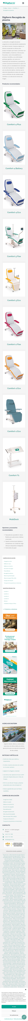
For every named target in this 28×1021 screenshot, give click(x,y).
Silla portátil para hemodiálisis (9, 978)
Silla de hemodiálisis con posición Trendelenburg (13, 861)
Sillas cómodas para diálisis (12, 984)
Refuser (14, 1011)
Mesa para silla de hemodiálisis (13, 959)
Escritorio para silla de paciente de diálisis (14, 961)
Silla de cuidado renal (19, 889)
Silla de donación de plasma (15, 906)
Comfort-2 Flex (14, 344)
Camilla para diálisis (8, 927)
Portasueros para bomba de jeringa (12, 860)
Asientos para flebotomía (14, 920)
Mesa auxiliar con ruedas (17, 870)
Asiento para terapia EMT (10, 957)
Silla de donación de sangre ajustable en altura (14, 865)
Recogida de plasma (8, 573)
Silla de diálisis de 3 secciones (16, 879)
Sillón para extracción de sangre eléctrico (12, 856)
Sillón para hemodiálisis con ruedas (14, 880)
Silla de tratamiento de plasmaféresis (14, 902)
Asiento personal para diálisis (16, 968)
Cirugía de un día (8, 561)
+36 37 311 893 (9, 837)
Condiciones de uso (8, 1018)
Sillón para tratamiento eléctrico (18, 875)
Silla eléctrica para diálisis (8, 943)
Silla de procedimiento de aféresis (19, 907)
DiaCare (5, 601)
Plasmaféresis (7, 571)
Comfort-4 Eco (14, 212)
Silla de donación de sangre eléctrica (16, 854)
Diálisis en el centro (8, 566)
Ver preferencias (14, 1015)
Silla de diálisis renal (17, 888)
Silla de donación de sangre (13, 868)
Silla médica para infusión (16, 955)
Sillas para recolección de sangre (15, 916)
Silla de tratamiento (17, 857)
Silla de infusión (9, 892)
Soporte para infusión (14, 967)
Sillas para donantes (8, 918)
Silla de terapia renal (16, 886)
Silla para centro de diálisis (15, 934)
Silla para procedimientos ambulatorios (16, 949)
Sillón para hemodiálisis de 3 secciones (15, 873)
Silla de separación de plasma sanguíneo (12, 902)
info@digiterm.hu (9, 839)
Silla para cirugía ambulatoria (14, 945)
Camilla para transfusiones (15, 931)
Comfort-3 (6, 596)
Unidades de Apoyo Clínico (10, 603)
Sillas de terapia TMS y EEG (10, 578)
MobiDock (14, 519)
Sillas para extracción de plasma (17, 921)
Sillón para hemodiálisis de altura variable (11, 872)
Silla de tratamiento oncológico (19, 893)
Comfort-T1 (14, 475)
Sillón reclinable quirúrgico (8, 950)
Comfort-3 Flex (14, 256)
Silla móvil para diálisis (16, 975)
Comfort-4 (6, 598)
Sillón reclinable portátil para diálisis (13, 973)
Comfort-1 (6, 591)
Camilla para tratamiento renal (17, 942)
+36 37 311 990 (9, 834)
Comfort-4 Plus (14, 124)
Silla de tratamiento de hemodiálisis (14, 888)
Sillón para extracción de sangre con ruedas (15, 878)
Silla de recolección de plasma (10, 909)
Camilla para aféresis (16, 930)
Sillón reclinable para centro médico (14, 936)
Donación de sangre (8, 568)
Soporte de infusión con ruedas (9, 877)
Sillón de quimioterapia (18, 892)
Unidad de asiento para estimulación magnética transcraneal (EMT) (14, 956)
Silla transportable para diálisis (13, 976)
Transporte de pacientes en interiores (12, 583)
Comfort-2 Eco (14, 388)
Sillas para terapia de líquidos (13, 914)
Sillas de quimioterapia (9, 575)
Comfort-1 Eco (14, 431)
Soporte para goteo (11, 966)
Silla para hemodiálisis (20, 871)
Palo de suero (6, 854)
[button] (25, 989)
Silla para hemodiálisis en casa (19, 970)
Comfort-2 (6, 594)
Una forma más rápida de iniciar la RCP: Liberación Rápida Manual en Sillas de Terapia (13, 777)
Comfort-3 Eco (14, 300)
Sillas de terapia (7, 886)
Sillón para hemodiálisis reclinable (10, 891)
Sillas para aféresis (16, 924)
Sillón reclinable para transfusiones (13, 932)
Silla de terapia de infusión (15, 896)
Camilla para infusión (16, 928)
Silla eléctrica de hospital (16, 985)
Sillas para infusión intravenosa (15, 911)
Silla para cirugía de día (20, 950)
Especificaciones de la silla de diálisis (10, 981)
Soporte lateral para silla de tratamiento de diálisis (13, 959)
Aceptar (14, 1006)
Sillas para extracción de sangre (17, 917)
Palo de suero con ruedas (15, 864)
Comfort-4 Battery (14, 168)
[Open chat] (24, 1017)
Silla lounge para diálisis (15, 939)
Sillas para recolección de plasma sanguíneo (12, 923)
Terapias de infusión (8, 580)
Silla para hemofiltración (14, 953)
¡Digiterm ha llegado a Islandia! (11, 771)
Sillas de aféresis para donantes (19, 925)
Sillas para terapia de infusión (15, 910)
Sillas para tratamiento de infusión (14, 912)
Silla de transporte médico (17, 980)
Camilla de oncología (7, 928)
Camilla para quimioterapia (18, 927)
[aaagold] (14, 842)
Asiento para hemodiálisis (12, 938)
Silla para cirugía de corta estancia (11, 952)
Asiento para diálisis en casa (10, 971)
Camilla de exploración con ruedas (17, 885)
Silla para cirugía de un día (9, 948)
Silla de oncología (9, 895)
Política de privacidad (18, 1018)
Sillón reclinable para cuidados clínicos (14, 986)
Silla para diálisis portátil (19, 977)
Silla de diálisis (6, 879)
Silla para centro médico (17, 935)
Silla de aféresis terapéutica (20, 900)
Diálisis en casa (7, 563)
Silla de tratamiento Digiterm (15, 884)
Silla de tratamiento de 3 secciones (13, 870)
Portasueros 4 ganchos (18, 859)
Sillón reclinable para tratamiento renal (14, 940)
